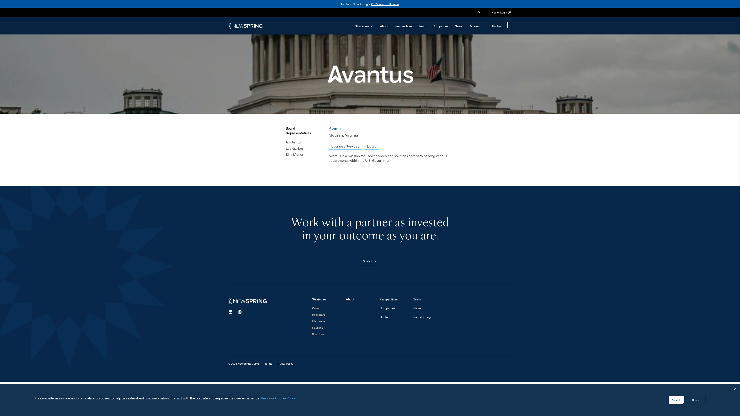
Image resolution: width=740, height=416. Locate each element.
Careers (474, 26)
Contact (385, 317)
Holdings (317, 328)
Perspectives (403, 26)
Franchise (318, 334)
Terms (268, 363)
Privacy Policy (285, 363)
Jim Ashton (294, 142)
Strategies (362, 26)
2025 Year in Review (385, 4)
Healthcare (318, 315)
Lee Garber (294, 148)
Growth (316, 308)
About (384, 26)
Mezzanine (318, 321)
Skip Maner (295, 154)
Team (422, 26)
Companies (440, 26)
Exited (372, 146)
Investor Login (498, 12)
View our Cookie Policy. (278, 398)
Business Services (345, 146)
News (458, 26)
